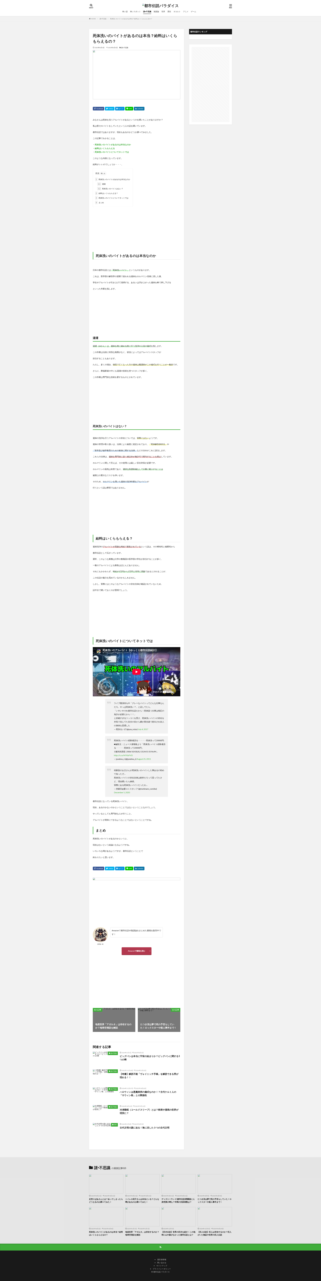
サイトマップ (161, 1266)
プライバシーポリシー (162, 1269)
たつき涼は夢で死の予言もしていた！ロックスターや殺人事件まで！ (214, 1200)
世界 (163, 11)
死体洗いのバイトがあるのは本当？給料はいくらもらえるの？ (131, 19)
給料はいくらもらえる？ (107, 193)
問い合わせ (161, 1263)
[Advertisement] (136, 226)
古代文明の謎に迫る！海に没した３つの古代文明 (144, 1127)
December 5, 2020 (122, 792)
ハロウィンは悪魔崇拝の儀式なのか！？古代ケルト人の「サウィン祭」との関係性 (148, 1093)
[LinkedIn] (139, 108)
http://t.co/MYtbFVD (123, 755)
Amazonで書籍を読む (136, 951)
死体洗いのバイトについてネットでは (112, 152)
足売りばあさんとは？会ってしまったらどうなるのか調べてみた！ (106, 1200)
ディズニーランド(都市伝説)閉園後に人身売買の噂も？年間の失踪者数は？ (178, 1200)
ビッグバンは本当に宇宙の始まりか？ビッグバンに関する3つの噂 (150, 1058)
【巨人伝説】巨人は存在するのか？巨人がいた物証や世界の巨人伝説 (214, 1233)
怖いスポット (135, 11)
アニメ (185, 11)
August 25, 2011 (144, 759)
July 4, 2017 (143, 729)
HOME (93, 19)
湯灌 (102, 184)
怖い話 (125, 11)
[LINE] (129, 108)
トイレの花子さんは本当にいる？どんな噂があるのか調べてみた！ (142, 1200)
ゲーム (193, 11)
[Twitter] (109, 108)
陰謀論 (156, 11)
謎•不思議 (147, 11)
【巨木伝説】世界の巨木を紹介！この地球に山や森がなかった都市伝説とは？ (178, 1233)
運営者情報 (161, 1259)
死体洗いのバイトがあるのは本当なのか (113, 144)
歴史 (169, 11)
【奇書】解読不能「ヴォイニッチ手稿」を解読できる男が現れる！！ (149, 1076)
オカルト (177, 11)
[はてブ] (120, 108)
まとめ (100, 202)
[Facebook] (98, 108)
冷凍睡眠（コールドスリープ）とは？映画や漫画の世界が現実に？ (149, 1111)
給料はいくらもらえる (105, 148)
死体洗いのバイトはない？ (110, 189)
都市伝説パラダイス (161, 1272)
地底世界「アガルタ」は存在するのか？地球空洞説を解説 (142, 1233)
